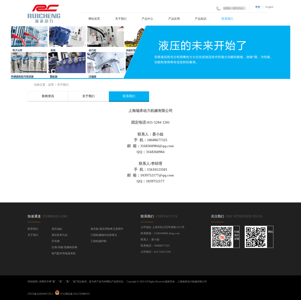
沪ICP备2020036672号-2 (40, 293)
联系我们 (227, 18)
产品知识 (200, 18)
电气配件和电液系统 (64, 253)
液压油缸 (57, 228)
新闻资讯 (48, 96)
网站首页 (94, 18)
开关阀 (56, 241)
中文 (257, 7)
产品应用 (174, 18)
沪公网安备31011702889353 (75, 293)
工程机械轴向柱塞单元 (104, 234)
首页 (51, 84)
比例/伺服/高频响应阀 (64, 247)
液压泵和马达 (60, 234)
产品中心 (147, 18)
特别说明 (32, 281)
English (269, 7)
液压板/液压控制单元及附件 (107, 228)
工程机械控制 (98, 241)
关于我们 (121, 18)
